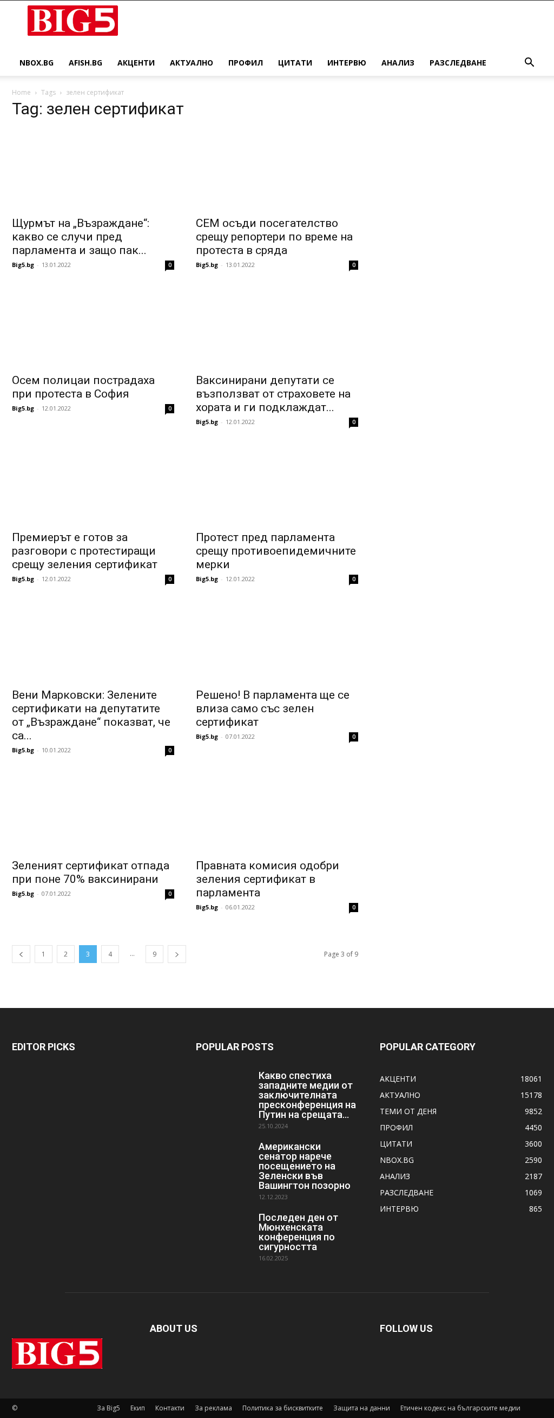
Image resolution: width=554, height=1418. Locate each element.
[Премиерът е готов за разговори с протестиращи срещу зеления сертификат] (93, 484)
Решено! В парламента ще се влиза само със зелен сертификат (272, 708)
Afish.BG (85, 62)
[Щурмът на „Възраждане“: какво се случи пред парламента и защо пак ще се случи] (93, 169)
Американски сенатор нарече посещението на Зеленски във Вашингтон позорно (305, 1166)
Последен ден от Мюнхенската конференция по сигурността (298, 1232)
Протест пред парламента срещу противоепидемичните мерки (276, 551)
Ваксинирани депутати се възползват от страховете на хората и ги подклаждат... (273, 394)
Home (21, 92)
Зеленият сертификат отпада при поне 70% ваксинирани (90, 872)
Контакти (169, 1408)
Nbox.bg (36, 62)
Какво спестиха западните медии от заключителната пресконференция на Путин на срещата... (307, 1095)
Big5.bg (23, 265)
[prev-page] (21, 954)
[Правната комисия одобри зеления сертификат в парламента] (277, 812)
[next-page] (177, 954)
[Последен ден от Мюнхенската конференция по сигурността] (223, 1232)
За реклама (213, 1408)
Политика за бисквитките (282, 1408)
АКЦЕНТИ (136, 62)
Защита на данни (361, 1408)
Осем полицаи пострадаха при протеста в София (83, 387)
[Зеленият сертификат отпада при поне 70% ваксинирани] (93, 812)
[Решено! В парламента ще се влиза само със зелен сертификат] (277, 641)
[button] (529, 63)
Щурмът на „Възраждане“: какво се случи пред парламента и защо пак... (80, 237)
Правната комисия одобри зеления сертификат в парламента (267, 879)
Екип (137, 1408)
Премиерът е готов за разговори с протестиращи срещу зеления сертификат (84, 551)
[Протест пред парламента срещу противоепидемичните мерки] (277, 484)
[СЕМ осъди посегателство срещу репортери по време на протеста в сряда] (277, 169)
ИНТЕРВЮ (346, 62)
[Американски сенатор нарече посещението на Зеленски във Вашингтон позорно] (223, 1161)
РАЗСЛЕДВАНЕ (458, 62)
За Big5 (108, 1408)
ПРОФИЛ (245, 62)
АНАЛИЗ (397, 62)
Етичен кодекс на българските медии (460, 1408)
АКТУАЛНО (191, 62)
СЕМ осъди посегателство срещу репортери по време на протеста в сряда (274, 237)
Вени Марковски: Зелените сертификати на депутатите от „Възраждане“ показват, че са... (91, 715)
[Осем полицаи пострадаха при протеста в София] (93, 327)
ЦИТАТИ (295, 62)
